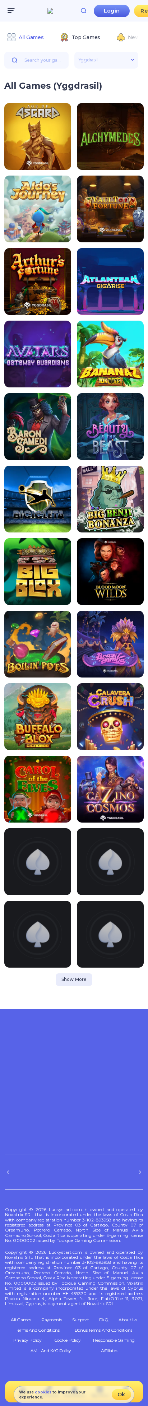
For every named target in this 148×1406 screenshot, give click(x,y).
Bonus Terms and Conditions (104, 1330)
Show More (74, 979)
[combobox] (74, 38)
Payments (51, 1319)
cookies (43, 1392)
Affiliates (109, 1350)
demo (38, 161)
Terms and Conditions (38, 1330)
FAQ (103, 1319)
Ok (121, 1394)
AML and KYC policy (51, 1350)
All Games (21, 1319)
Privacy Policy (27, 1340)
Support (80, 1319)
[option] (25, 37)
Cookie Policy (67, 1340)
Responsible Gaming (114, 1340)
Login (112, 11)
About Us (128, 1319)
